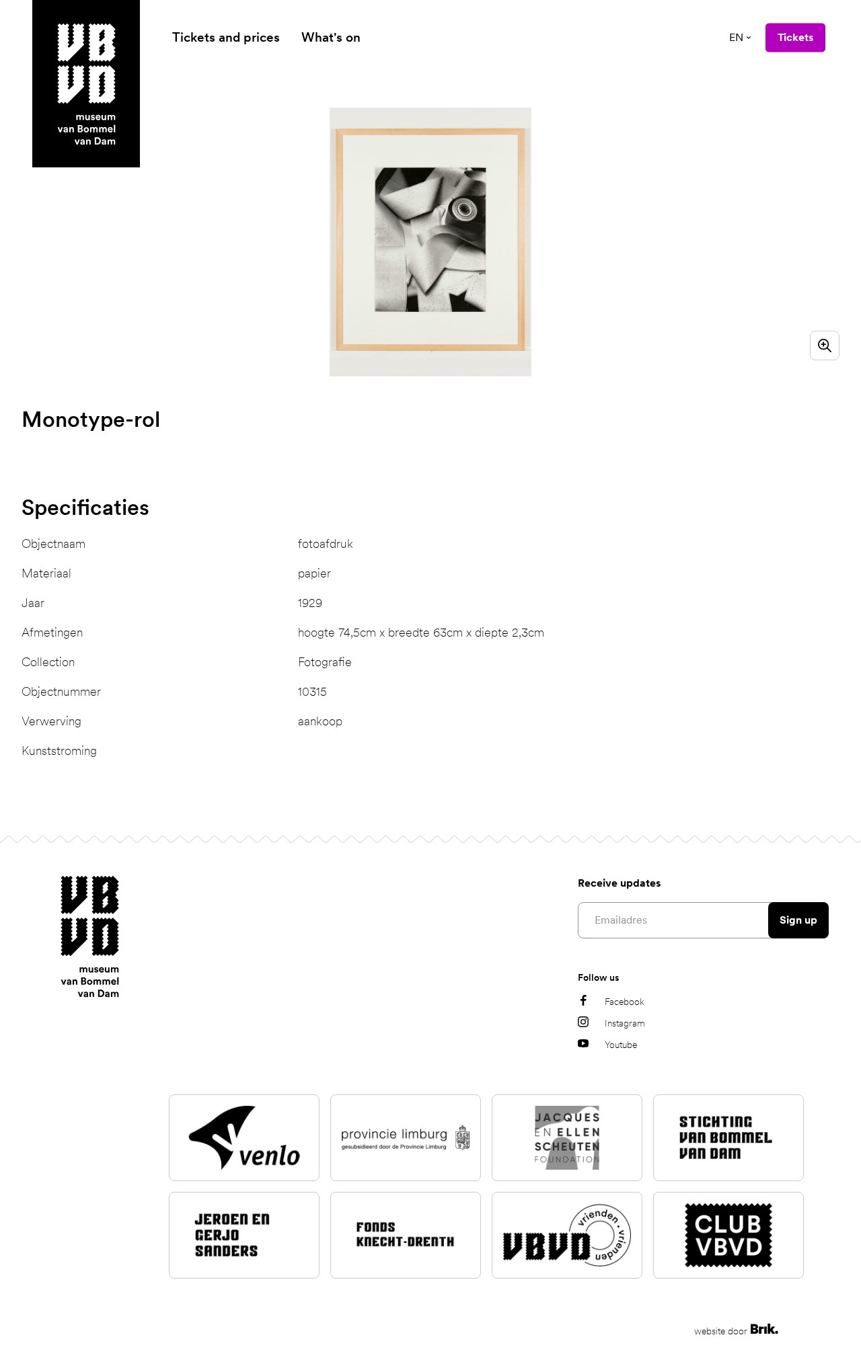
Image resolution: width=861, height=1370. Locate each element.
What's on (331, 37)
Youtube (621, 1044)
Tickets (795, 37)
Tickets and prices (226, 37)
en (736, 37)
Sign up (798, 920)
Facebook (624, 1001)
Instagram (625, 1023)
